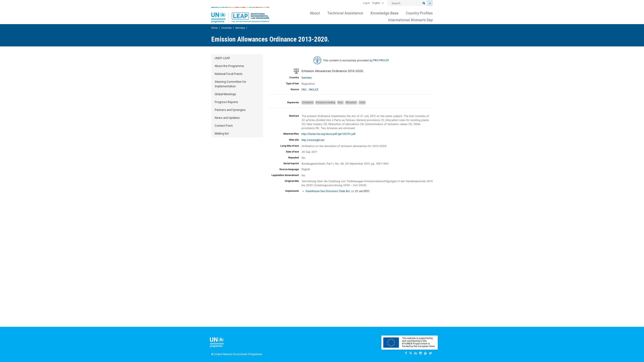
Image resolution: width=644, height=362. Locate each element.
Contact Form (224, 125)
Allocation (351, 102)
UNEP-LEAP (222, 58)
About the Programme (229, 66)
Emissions (307, 102)
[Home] (240, 15)
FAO (375, 60)
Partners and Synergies (230, 110)
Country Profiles (419, 13)
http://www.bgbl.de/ (313, 140)
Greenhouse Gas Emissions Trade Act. (328, 191)
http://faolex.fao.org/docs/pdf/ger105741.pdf (329, 134)
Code (362, 102)
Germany (240, 27)
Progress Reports (226, 102)
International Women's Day (410, 20)
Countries (226, 27)
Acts (340, 102)
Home (214, 27)
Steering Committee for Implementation (230, 84)
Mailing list (222, 133)
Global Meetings (225, 94)
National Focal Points (229, 74)
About (315, 13)
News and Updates (227, 117)
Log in (366, 3)
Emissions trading (325, 102)
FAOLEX (384, 60)
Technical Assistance (345, 13)
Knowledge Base (384, 13)
